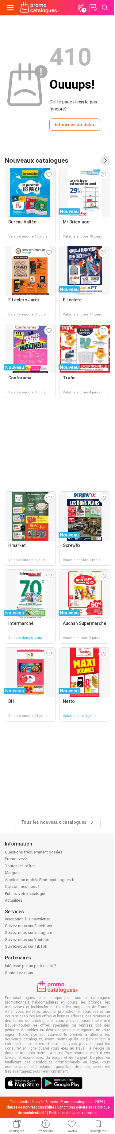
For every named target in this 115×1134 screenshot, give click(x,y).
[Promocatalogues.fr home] (39, 8)
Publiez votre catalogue (25, 893)
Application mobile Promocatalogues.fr (40, 879)
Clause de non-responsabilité (30, 1107)
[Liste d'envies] (93, 8)
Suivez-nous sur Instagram (28, 932)
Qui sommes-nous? (22, 886)
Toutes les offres (20, 866)
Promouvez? (16, 859)
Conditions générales (74, 1107)
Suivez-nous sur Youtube (27, 939)
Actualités (13, 900)
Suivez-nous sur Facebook (28, 925)
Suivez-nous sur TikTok (26, 946)
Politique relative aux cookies (73, 1113)
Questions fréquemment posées (33, 852)
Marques (13, 872)
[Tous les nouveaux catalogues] (105, 160)
